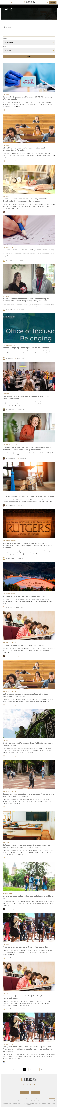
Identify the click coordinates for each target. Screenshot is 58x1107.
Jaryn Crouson (11, 558)
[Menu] (12, 2)
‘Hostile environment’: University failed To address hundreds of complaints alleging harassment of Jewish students (27, 545)
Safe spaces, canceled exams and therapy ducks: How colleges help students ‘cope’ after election (27, 846)
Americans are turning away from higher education (25, 947)
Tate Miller (10, 607)
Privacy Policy (52, 1098)
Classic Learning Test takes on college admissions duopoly (28, 250)
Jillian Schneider (11, 1062)
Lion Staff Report (11, 309)
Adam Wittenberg (11, 211)
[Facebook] (24, 1084)
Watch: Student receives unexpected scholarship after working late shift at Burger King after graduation (27, 300)
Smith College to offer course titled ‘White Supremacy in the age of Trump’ (28, 744)
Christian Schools (51, 5)
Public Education (12, 5)
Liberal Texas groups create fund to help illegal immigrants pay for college (24, 149)
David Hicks (10, 358)
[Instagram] (31, 1084)
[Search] (47, 2)
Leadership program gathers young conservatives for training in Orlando (26, 397)
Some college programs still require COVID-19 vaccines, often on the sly (27, 98)
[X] (27, 1084)
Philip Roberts (11, 260)
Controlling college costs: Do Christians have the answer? (28, 496)
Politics (41, 5)
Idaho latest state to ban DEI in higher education (24, 596)
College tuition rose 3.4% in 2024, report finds (23, 645)
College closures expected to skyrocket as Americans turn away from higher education (28, 795)
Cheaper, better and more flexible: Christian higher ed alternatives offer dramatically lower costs (27, 448)
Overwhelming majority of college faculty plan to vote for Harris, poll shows (28, 997)
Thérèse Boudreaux (12, 656)
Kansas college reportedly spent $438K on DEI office (26, 348)
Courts (31, 5)
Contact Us (24, 1092)
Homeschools (8, 893)
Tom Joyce (10, 109)
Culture (20, 5)
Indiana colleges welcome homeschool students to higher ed (28, 897)
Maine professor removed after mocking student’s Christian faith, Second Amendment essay (25, 200)
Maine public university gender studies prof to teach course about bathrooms (26, 695)
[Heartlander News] (29, 2)
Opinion (36, 5)
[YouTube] (34, 1084)
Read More (17, 106)
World (45, 5)
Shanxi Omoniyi (11, 909)
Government (26, 5)
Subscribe (52, 2)
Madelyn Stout (11, 409)
